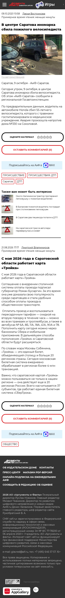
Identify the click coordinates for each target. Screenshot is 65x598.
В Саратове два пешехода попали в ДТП (37, 217)
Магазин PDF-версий (37, 472)
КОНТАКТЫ (46, 467)
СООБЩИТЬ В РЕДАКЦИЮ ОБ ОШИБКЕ (27, 484)
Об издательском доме (20, 467)
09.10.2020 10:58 (11, 13)
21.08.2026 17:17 (10, 247)
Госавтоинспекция (13, 77)
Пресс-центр (11, 472)
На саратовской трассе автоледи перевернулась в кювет (33, 229)
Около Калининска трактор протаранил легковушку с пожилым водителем (37, 197)
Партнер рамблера (31, 582)
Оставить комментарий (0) (32, 149)
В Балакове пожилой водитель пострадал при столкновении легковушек (38, 208)
